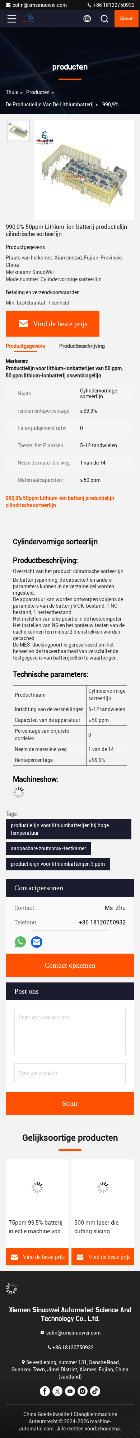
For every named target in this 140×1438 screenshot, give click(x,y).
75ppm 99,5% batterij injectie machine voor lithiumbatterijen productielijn (36, 1227)
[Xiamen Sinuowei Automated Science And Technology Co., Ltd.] (35, 18)
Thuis (12, 92)
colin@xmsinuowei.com (40, 5)
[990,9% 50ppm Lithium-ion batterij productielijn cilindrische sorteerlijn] (84, 170)
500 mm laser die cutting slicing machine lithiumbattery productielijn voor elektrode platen (96, 1227)
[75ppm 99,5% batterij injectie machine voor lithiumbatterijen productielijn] (37, 1187)
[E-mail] (36, 942)
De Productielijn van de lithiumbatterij (50, 104)
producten (38, 92)
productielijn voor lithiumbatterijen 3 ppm (58, 864)
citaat (126, 18)
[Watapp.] (20, 942)
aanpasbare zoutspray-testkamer (48, 848)
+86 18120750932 (113, 5)
